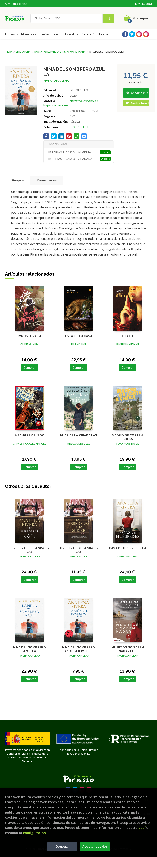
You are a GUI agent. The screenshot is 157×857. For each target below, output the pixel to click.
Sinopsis (17, 180)
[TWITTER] (132, 34)
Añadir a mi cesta (139, 93)
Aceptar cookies (95, 846)
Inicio (8, 52)
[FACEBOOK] (125, 34)
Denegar (62, 846)
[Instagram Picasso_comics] (146, 34)
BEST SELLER (79, 127)
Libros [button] (10, 34)
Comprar (29, 367)
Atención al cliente (16, 4)
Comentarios (47, 180)
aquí (141, 827)
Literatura (23, 52)
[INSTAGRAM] (139, 34)
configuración (34, 832)
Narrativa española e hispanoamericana (59, 52)
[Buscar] (108, 18)
